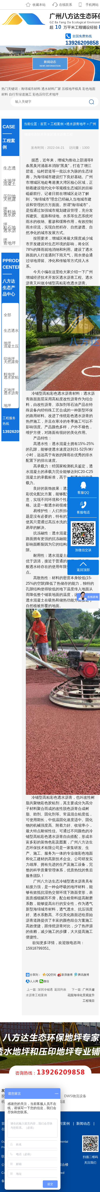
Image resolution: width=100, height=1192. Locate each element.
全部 (7, 315)
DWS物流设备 (75, 1096)
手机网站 (92, 5)
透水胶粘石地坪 (11, 383)
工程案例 (56, 124)
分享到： (35, 974)
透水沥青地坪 (9, 236)
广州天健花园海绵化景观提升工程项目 (81, 995)
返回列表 (60, 989)
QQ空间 (51, 974)
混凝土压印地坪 (11, 352)
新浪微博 (67, 974)
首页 (43, 124)
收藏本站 (39, 5)
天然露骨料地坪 (11, 368)
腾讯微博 (83, 974)
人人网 (34, 981)
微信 (46, 981)
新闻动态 (83, 1123)
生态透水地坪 (9, 174)
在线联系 (65, 5)
